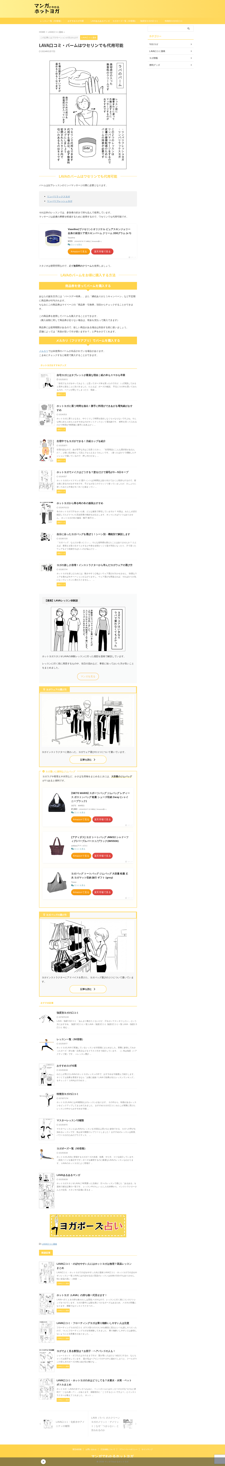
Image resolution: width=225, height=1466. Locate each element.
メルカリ (43, 351)
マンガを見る (88, 676)
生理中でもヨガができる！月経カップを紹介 (81, 441)
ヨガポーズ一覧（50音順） (124, 21)
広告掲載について (108, 1449)
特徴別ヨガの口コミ (174, 21)
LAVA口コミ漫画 (49, 1244)
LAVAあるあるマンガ (100, 21)
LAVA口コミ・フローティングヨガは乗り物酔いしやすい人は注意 (93, 1323)
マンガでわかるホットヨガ (112, 1456)
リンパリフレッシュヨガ (59, 201)
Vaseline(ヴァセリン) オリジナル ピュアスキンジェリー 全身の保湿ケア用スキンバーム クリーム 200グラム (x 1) (99, 231)
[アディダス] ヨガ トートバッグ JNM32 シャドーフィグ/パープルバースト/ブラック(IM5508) (100, 839)
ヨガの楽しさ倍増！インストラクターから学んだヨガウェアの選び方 (95, 565)
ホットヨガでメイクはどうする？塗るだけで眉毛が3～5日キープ (92, 472)
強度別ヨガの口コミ (149, 21)
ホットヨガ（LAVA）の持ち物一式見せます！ (82, 1295)
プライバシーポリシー (128, 1449)
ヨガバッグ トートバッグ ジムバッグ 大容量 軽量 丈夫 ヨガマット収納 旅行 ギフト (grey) (99, 875)
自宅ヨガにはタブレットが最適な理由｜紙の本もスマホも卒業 (91, 375)
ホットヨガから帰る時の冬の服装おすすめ (80, 503)
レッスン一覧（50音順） (51, 21)
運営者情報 (77, 1449)
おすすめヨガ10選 (76, 21)
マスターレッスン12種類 (70, 1120)
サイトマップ (147, 1449)
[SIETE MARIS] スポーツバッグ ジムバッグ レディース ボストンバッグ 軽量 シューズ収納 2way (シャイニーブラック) (100, 797)
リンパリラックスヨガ (58, 196)
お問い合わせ (91, 1449)
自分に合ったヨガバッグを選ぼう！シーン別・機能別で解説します (93, 534)
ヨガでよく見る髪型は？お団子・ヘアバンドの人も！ (86, 1351)
